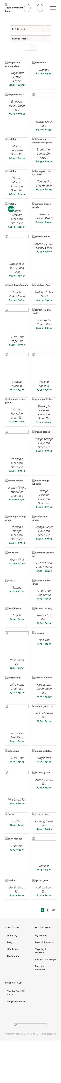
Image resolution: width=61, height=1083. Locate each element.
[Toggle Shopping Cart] (27, 8)
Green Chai (17, 559)
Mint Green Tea (17, 799)
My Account (41, 935)
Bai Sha (17, 821)
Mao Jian (44, 640)
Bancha (44, 865)
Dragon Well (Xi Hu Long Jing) (16, 268)
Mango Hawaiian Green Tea (17, 413)
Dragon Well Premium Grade (16, 77)
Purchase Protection (40, 968)
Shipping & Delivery (40, 951)
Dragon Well (44, 758)
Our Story (12, 935)
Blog (9, 942)
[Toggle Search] (40, 8)
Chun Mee (17, 845)
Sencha (17, 587)
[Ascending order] (48, 28)
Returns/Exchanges (44, 959)
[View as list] (33, 47)
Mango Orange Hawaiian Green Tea (44, 443)
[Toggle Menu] (53, 8)
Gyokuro (44, 69)
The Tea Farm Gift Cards (16, 993)
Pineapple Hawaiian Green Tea (17, 463)
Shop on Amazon (16, 1001)
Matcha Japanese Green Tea (17, 150)
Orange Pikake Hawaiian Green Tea (17, 491)
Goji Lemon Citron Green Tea (44, 688)
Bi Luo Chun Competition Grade (44, 153)
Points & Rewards (44, 942)
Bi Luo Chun (17, 758)
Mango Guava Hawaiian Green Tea (44, 531)
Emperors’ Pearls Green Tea (17, 105)
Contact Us (13, 956)
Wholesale (12, 949)
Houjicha (17, 615)
